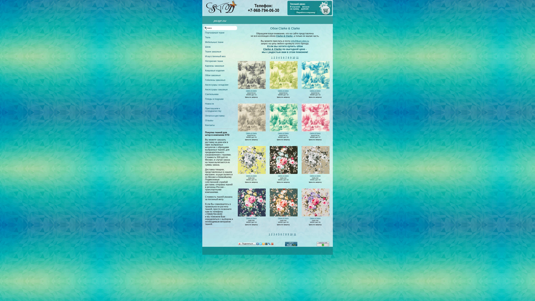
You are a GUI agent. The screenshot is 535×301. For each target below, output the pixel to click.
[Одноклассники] (263, 244)
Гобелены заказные (215, 80)
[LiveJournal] (269, 244)
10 (294, 57)
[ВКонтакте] (257, 244)
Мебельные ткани (214, 42)
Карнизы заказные (214, 66)
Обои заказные (213, 75)
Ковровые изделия (214, 70)
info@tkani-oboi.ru (300, 41)
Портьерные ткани (214, 32)
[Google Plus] (272, 244)
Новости (209, 104)
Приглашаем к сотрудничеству (213, 109)
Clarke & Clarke (284, 36)
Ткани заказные (213, 51)
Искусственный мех (215, 56)
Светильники (211, 94)
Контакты (210, 125)
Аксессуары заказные (216, 89)
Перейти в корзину (305, 12)
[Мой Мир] (266, 244)
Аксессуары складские (216, 85)
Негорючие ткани (214, 61)
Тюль (207, 37)
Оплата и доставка (214, 116)
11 (297, 57)
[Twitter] (260, 244)
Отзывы (209, 120)
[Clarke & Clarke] (252, 88)
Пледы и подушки (214, 99)
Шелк (208, 47)
